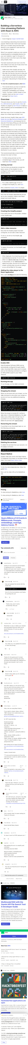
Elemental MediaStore (7, 121)
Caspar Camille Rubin (18, 39)
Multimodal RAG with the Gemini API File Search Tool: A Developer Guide (13, 904)
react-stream (19, 94)
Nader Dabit (7, 17)
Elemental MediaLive (18, 119)
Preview (13, 557)
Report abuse (19, 878)
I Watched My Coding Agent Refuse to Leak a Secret (13, 958)
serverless (16, 33)
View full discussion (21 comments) (14, 875)
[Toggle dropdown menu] (26, 500)
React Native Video (16, 460)
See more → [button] (5, 542)
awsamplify (4, 33)
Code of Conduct (10, 878)
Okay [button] (4, 1042)
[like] (5, 872)
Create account (22, 2)
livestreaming (5, 36)
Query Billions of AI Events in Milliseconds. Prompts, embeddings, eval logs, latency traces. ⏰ (14, 521)
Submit (6, 557)
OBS (10, 161)
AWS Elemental (7, 104)
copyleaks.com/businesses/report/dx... (16, 803)
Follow (14, 936)
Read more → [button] (5, 924)
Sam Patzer (16, 105)
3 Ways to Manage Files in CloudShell (10, 964)
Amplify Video (19, 104)
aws (10, 33)
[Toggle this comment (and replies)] (2, 566)
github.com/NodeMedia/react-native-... (14, 716)
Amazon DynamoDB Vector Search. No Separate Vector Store (13, 951)
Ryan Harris (14, 96)
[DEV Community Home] (5, 2)
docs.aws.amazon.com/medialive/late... (14, 633)
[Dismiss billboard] (26, 1015)
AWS (14, 17)
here (3, 80)
